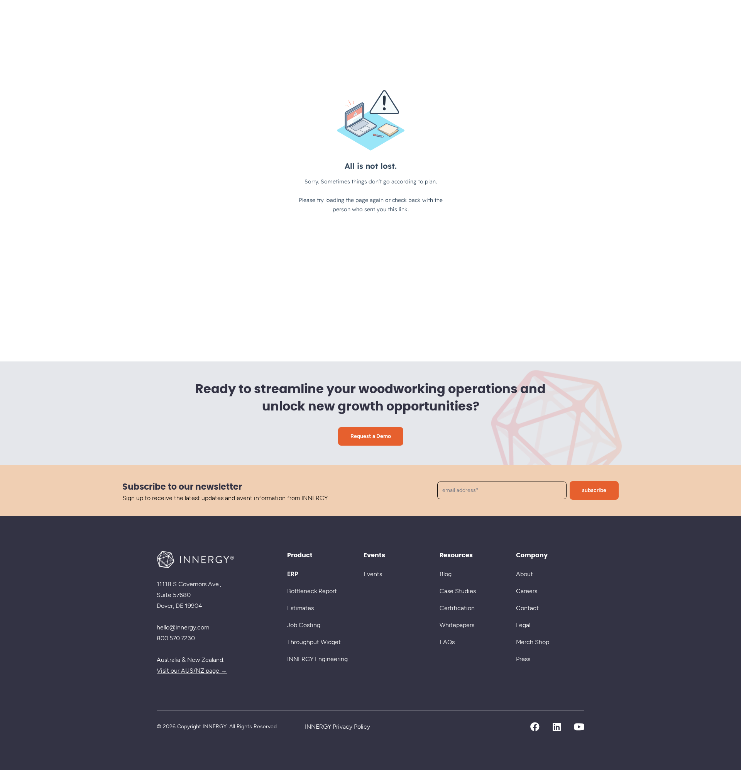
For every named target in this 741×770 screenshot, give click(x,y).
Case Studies (458, 591)
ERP (292, 574)
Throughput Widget (314, 642)
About (524, 574)
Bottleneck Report (312, 591)
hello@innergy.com (183, 627)
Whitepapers (457, 625)
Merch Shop (532, 642)
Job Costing (303, 625)
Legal (523, 625)
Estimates (300, 608)
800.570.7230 (176, 638)
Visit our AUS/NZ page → (192, 670)
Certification (457, 608)
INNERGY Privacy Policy (337, 726)
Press (523, 659)
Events (373, 574)
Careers (526, 591)
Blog (446, 574)
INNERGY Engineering (317, 659)
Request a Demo (370, 436)
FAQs (447, 642)
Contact (527, 608)
